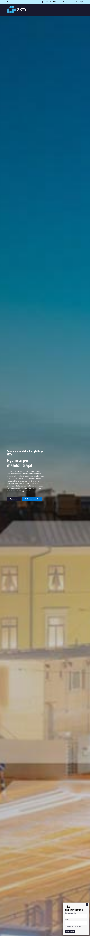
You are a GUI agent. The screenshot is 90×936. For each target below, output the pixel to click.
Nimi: (67, 920)
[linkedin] (10, 1)
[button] (82, 10)
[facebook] (7, 1)
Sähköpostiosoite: (70, 913)
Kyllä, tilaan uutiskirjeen (74, 926)
